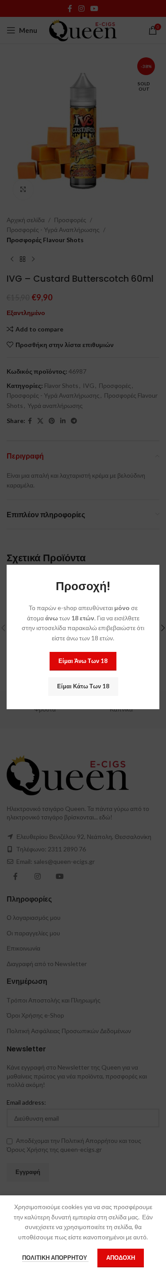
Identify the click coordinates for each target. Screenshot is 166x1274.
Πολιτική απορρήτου (55, 1257)
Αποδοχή (120, 1257)
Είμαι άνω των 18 (83, 660)
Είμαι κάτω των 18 (83, 686)
